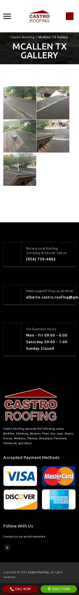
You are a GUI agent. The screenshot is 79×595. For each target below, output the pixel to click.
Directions (60, 589)
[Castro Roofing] (39, 16)
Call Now (22, 589)
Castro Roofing (38, 572)
